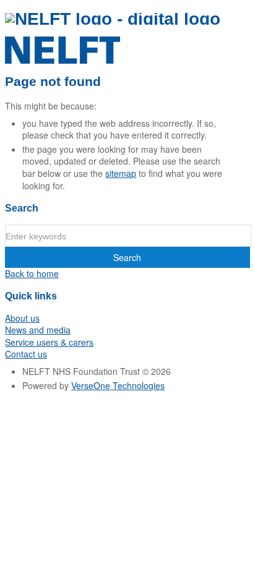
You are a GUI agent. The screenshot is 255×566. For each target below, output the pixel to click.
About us (22, 318)
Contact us (26, 354)
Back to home (32, 273)
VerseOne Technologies (118, 385)
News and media (38, 330)
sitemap (120, 173)
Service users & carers (49, 342)
